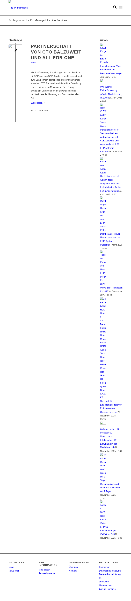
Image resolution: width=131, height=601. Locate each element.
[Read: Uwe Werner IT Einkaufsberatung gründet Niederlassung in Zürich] (103, 81)
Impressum (104, 567)
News (33, 63)
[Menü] (120, 7)
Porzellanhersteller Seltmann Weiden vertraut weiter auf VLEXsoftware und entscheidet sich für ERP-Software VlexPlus (110, 140)
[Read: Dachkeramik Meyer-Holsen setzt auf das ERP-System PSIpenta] (103, 230)
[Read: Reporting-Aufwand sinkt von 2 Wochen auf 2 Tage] (103, 480)
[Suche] (113, 8)
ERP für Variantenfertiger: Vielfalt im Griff (108, 531)
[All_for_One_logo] (15, 51)
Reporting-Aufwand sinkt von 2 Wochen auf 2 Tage (110, 488)
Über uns (73, 567)
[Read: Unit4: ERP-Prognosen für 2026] (103, 284)
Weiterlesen (36, 103)
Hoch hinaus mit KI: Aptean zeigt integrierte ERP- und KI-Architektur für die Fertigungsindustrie (110, 183)
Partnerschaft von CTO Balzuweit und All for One (56, 52)
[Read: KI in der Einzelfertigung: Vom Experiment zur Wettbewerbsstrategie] (103, 58)
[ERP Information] (18, 8)
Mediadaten (44, 569)
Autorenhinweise (47, 573)
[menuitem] (113, 8)
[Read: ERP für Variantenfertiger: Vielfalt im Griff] (103, 523)
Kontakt (73, 570)
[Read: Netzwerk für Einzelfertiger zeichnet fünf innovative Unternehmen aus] (103, 397)
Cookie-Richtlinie (107, 589)
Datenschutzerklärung (110, 570)
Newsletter (14, 570)
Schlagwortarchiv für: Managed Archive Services (38, 20)
